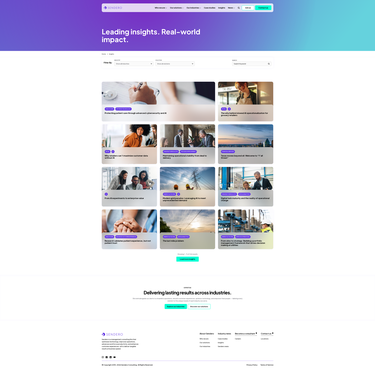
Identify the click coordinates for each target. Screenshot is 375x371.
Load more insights (187, 259)
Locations (264, 339)
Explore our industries (176, 306)
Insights (221, 8)
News (230, 8)
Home (104, 54)
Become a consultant (245, 333)
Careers (238, 339)
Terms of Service (266, 365)
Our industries (193, 8)
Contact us (263, 8)
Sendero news (223, 346)
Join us (248, 8)
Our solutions (176, 8)
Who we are (160, 8)
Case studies (209, 8)
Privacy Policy (252, 365)
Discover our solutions (199, 306)
